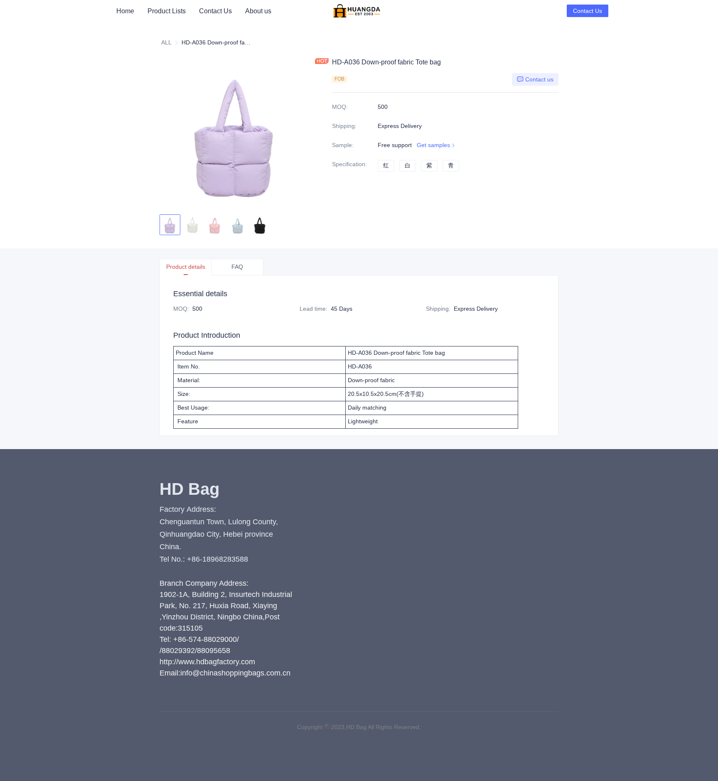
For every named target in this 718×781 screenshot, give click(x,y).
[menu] (221, 11)
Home (125, 11)
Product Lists (167, 11)
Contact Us (215, 11)
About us (258, 11)
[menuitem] (125, 11)
